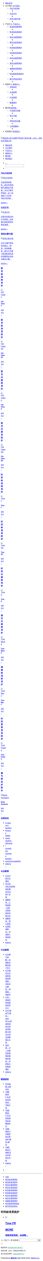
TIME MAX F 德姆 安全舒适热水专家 (8, 1154)
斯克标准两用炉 (16, 26)
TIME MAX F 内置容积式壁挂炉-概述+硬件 (8, 1137)
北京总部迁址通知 (8, 878)
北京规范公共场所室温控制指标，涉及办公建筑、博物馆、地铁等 (8, 982)
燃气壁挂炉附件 (16, 79)
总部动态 (13, 87)
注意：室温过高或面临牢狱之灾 (8, 1002)
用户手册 (13, 115)
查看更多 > (4, 203)
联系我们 (8, 131)
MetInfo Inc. (35, 1258)
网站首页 (8, 3)
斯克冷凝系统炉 (16, 42)
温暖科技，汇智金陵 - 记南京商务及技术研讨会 (8, 907)
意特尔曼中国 (15, 18)
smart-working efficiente (8, 841)
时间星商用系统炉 (17, 73)
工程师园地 (14, 126)
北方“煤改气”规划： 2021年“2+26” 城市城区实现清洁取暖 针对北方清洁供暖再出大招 (8, 1026)
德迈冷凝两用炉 (16, 63)
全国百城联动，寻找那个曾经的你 (8, 933)
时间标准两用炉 (16, 47)
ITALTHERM (14, 8)
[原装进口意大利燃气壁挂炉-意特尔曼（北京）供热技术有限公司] (21, 140)
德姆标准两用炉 (16, 68)
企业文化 (13, 13)
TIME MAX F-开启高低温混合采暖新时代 (8, 1118)
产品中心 (8, 24)
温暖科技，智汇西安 (8, 921)
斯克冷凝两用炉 (16, 37)
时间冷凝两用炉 (16, 58)
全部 (7, 1177)
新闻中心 (8, 84)
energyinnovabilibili (13, 861)
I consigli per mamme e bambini (8, 852)
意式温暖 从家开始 (8, 1086)
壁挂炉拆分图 (15, 121)
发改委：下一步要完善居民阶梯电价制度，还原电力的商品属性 (8, 1057)
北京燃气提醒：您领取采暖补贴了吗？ (8, 961)
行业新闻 (13, 97)
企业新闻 (13, 92)
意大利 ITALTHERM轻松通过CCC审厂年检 (10, 890)
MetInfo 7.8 (15, 1258)
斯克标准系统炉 (16, 32)
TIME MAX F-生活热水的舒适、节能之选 (8, 1100)
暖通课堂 (13, 102)
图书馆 (8, 108)
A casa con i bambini (8, 825)
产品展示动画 (15, 110)
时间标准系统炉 (16, 53)
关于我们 (8, 5)
